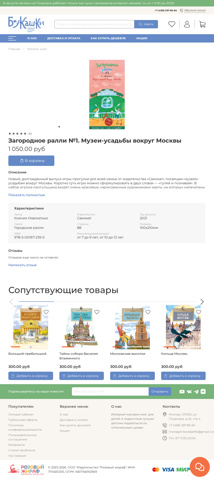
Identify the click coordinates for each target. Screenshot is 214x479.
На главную (17, 456)
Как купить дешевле (108, 38)
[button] (11, 302)
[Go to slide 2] (62, 126)
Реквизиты (16, 445)
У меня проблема (21, 450)
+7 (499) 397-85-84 (166, 10)
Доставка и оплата (63, 38)
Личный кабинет (21, 414)
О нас (32, 38)
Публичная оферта (22, 420)
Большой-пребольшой (27, 354)
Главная (14, 49)
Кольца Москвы (174, 354)
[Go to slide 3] (65, 126)
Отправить (160, 391)
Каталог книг (37, 49)
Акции (141, 38)
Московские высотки (127, 354)
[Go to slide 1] (59, 126)
